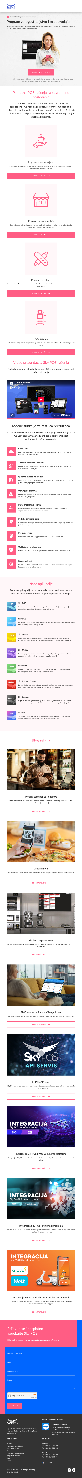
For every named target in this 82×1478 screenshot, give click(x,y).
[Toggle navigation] (73, 6)
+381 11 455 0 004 (51, 1457)
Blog (8, 1458)
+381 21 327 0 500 (51, 1446)
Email (9, 1362)
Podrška (9, 1444)
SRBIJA (49, 1462)
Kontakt (9, 1460)
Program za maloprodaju (15, 1453)
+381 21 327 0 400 (51, 1455)
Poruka (9, 1380)
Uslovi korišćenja (12, 1472)
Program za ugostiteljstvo (15, 1446)
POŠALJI (15, 1406)
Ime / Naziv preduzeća (15, 1353)
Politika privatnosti (27, 1470)
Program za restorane (14, 1451)
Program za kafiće (13, 1448)
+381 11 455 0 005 (51, 1448)
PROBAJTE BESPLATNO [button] (41, 72)
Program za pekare (13, 1455)
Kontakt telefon (12, 1371)
